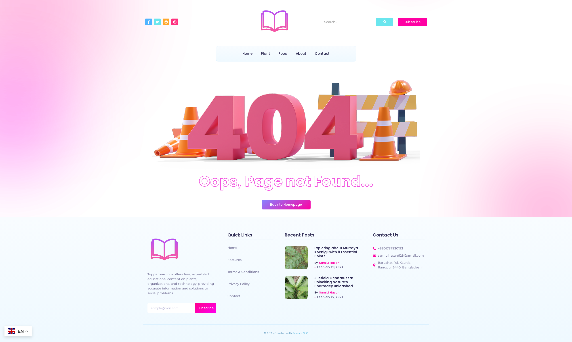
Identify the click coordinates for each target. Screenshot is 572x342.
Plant (265, 53)
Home (247, 53)
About (301, 53)
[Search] (384, 22)
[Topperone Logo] (274, 21)
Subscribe (206, 308)
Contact (322, 53)
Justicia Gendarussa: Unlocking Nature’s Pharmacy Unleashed (333, 282)
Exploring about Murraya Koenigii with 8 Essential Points (336, 252)
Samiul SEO (300, 333)
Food (283, 53)
